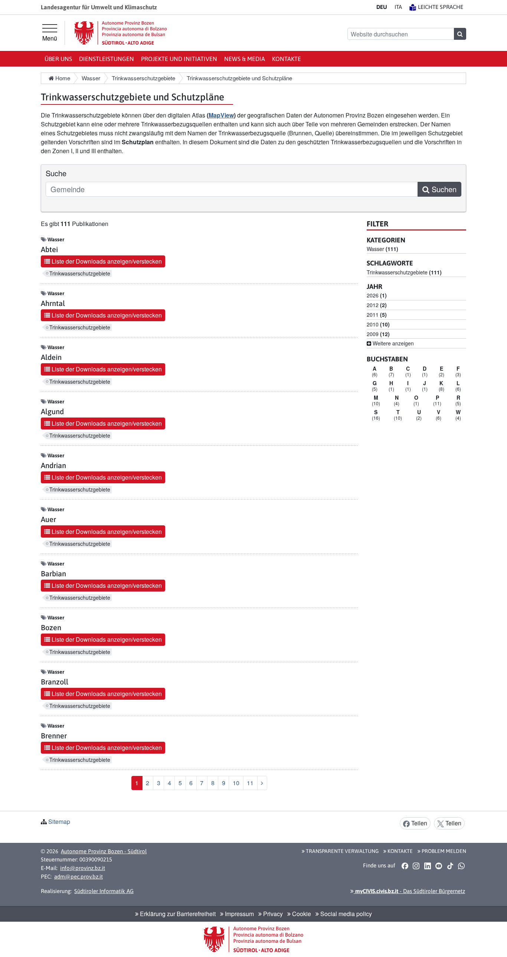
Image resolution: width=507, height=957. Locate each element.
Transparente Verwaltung (342, 851)
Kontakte (286, 58)
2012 (377, 305)
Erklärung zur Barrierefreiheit (177, 913)
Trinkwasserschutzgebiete (79, 273)
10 (236, 783)
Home (62, 78)
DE (381, 7)
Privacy (272, 913)
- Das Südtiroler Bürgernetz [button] (409, 891)
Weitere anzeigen (392, 343)
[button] (404, 866)
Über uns (58, 58)
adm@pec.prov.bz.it (78, 876)
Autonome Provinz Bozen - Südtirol (104, 851)
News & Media (244, 58)
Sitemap (59, 821)
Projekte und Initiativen (179, 58)
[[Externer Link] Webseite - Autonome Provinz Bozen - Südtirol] (120, 33)
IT (398, 7)
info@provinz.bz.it (82, 868)
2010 (378, 324)
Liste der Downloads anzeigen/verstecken (106, 261)
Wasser (382, 248)
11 (250, 783)
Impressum (238, 913)
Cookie (301, 913)
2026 (377, 295)
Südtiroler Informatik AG (104, 891)
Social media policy (345, 913)
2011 (377, 314)
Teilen (418, 823)
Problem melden (443, 851)
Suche (56, 173)
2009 (378, 334)
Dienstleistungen (106, 58)
